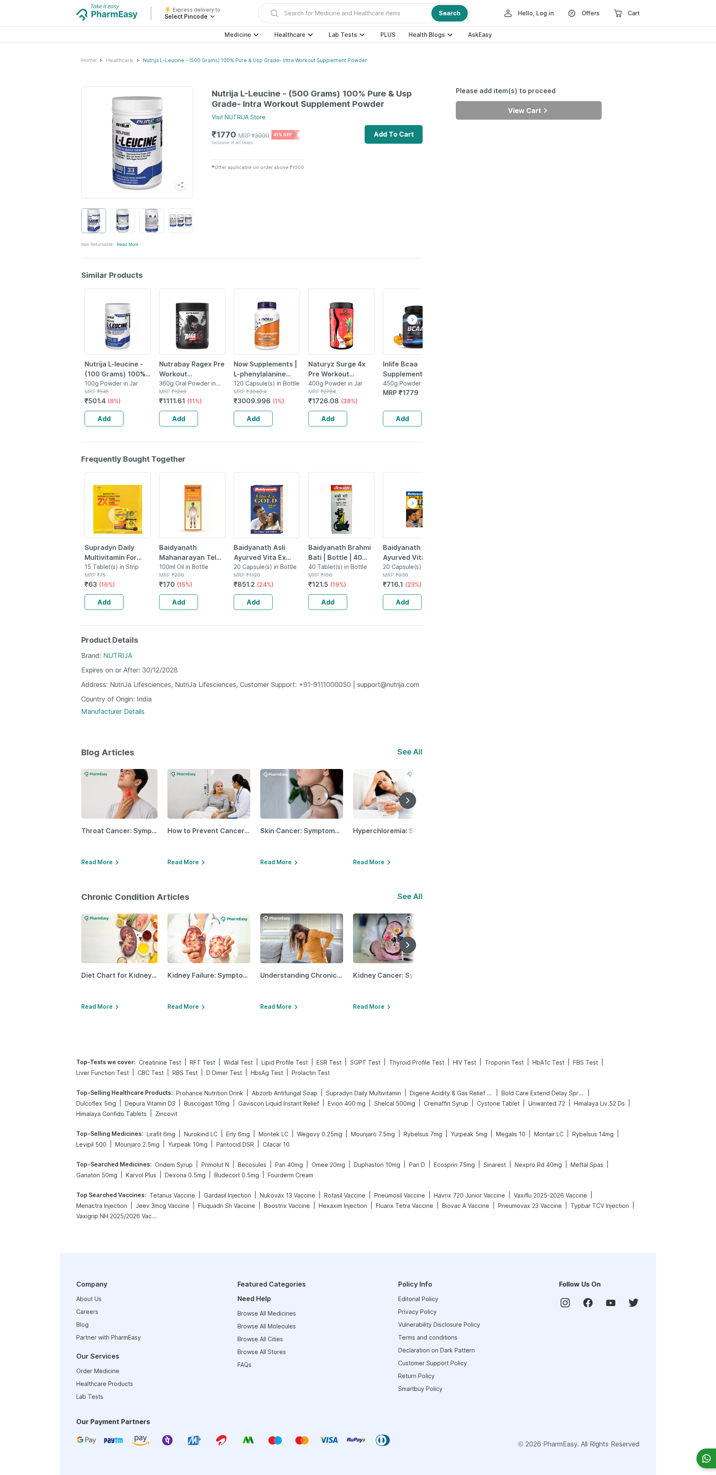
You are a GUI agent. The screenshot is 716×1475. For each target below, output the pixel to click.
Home (88, 60)
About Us (89, 1298)
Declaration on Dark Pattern (436, 1350)
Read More (127, 244)
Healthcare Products (104, 1383)
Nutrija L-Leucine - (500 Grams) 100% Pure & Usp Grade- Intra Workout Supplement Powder (255, 60)
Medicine (238, 34)
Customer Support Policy (432, 1363)
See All (410, 751)
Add (104, 419)
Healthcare (289, 34)
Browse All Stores (261, 1351)
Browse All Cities (260, 1338)
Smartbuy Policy (420, 1388)
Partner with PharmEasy (108, 1337)
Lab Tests (343, 34)
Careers (87, 1311)
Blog (82, 1324)
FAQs (244, 1364)
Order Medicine (97, 1370)
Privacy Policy (417, 1311)
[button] (364, 13)
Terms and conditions (427, 1337)
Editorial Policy (418, 1298)
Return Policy (416, 1375)
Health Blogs (427, 34)
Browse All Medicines (266, 1313)
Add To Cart (394, 134)
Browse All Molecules (266, 1326)
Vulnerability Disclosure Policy (439, 1324)
